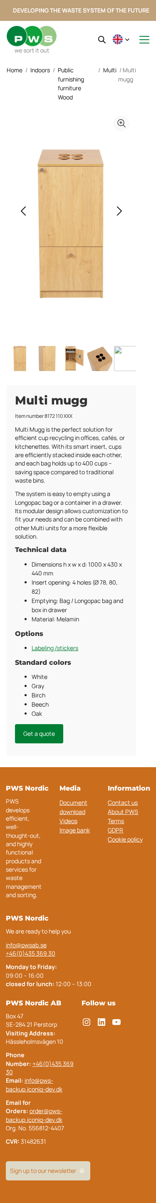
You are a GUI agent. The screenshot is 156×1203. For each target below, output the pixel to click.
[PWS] (32, 39)
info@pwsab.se (26, 945)
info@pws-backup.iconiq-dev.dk (34, 1084)
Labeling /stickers (55, 648)
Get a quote (39, 734)
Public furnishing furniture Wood (71, 83)
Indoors (40, 70)
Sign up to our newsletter (43, 1171)
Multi (109, 70)
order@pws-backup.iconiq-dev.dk (34, 1115)
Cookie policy (125, 839)
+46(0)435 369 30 (30, 953)
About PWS (123, 812)
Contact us (123, 802)
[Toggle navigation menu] (140, 39)
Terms (116, 821)
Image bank (74, 830)
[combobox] (121, 40)
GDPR (115, 830)
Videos (68, 821)
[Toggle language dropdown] (121, 40)
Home (14, 70)
